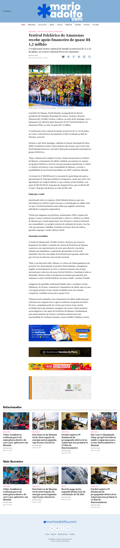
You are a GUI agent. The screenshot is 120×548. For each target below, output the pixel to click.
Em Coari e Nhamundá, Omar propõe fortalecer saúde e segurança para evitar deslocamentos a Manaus (103, 440)
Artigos (87, 25)
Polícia (59, 25)
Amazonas (31, 25)
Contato (72, 534)
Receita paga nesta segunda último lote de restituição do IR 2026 (73, 492)
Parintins (68, 25)
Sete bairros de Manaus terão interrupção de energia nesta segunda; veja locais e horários (44, 438)
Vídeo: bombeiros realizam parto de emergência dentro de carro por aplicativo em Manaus (15, 440)
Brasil (52, 25)
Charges (78, 25)
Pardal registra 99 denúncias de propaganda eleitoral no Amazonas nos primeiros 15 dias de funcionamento (75, 441)
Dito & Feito (42, 25)
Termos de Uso (62, 534)
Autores (96, 25)
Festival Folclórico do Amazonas (50, 31)
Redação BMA (33, 55)
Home (23, 25)
